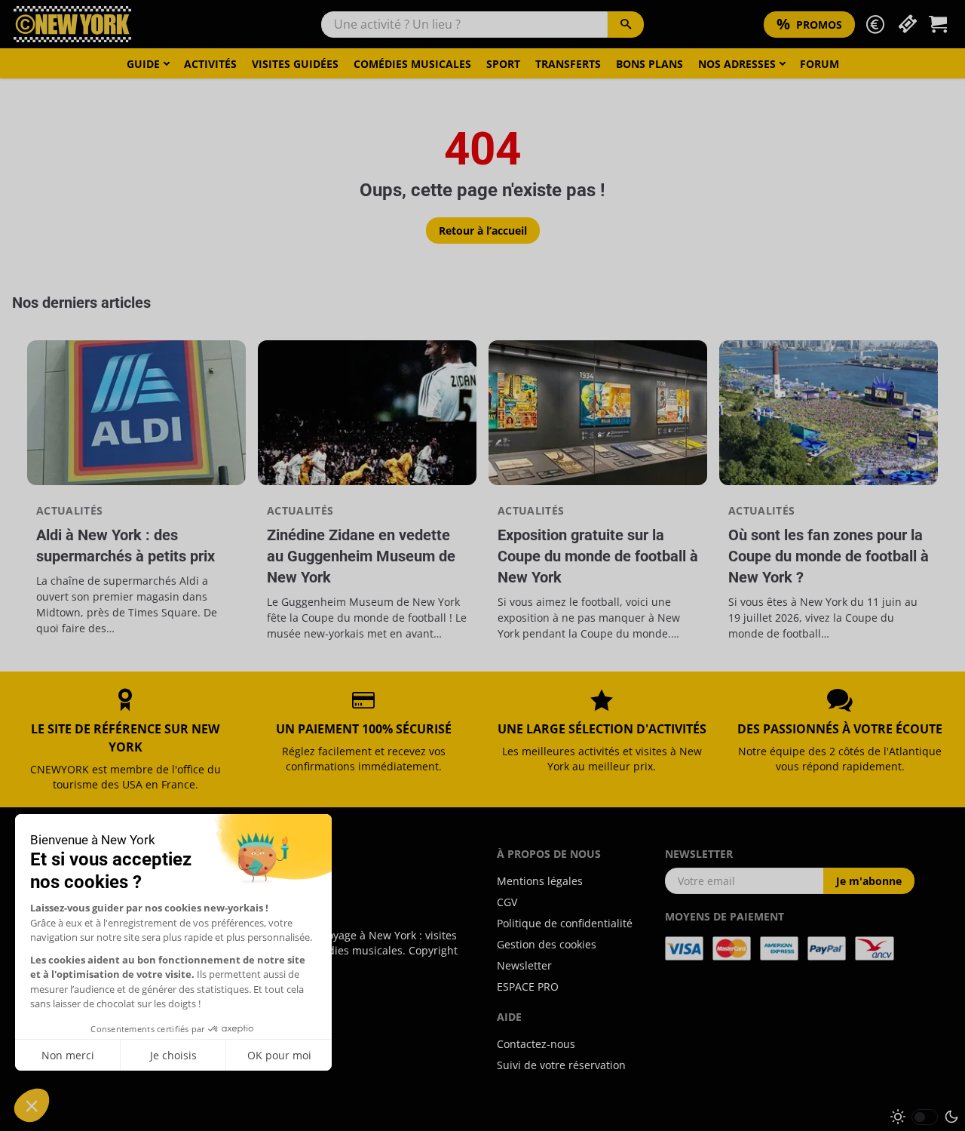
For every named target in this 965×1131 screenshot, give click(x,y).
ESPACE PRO (528, 986)
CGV (507, 902)
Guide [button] (143, 64)
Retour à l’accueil (483, 230)
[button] (875, 24)
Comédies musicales (412, 64)
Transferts (568, 64)
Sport (503, 64)
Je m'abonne (869, 881)
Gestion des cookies (546, 944)
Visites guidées (295, 64)
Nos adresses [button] (737, 64)
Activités (210, 64)
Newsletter (524, 965)
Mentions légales (540, 881)
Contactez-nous (536, 1044)
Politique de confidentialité (565, 923)
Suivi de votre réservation (561, 1065)
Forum (819, 64)
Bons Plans (649, 64)
